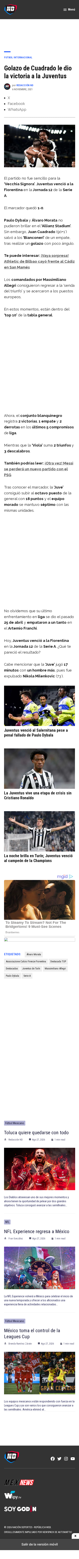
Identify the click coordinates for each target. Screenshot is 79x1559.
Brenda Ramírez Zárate (20, 1343)
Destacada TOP (58, 961)
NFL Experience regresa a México (36, 1231)
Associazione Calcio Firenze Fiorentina (26, 961)
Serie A (27, 975)
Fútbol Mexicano (14, 1123)
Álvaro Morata (34, 954)
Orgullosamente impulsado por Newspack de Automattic (38, 1532)
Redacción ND (24, 85)
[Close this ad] (75, 1536)
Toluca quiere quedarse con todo (36, 1132)
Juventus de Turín (31, 968)
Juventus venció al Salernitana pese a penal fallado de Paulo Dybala (36, 733)
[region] (39, 32)
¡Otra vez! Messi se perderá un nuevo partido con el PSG (38, 469)
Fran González (16, 1238)
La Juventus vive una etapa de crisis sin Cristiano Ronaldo (38, 795)
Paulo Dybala (12, 975)
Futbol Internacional (18, 57)
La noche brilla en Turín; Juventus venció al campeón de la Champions (38, 858)
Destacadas (12, 968)
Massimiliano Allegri (55, 968)
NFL (7, 1222)
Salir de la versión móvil (39, 1544)
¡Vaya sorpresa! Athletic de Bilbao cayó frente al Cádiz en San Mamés (39, 261)
